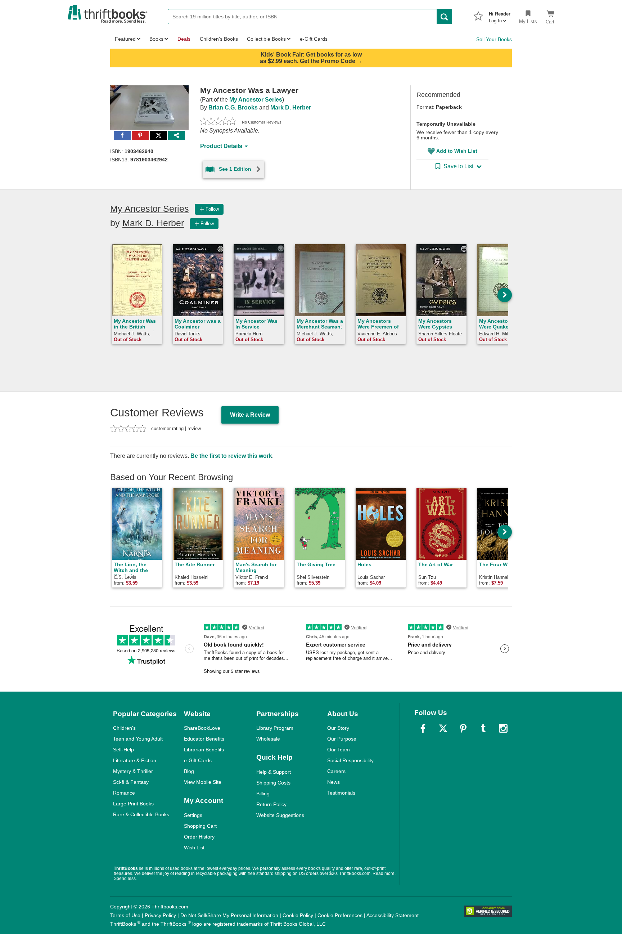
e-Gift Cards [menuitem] (314, 39)
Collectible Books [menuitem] (266, 39)
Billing (263, 793)
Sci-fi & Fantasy (131, 782)
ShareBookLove (202, 728)
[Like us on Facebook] (423, 728)
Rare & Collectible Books (141, 814)
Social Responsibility (350, 760)
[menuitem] (499, 15)
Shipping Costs (273, 783)
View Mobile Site (202, 782)
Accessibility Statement (392, 915)
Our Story (338, 728)
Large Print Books (133, 803)
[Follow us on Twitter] (443, 728)
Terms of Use (125, 915)
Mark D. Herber (290, 107)
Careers (336, 771)
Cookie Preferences (339, 915)
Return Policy (271, 804)
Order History (199, 837)
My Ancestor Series (255, 100)
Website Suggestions (280, 815)
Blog (189, 771)
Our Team (338, 749)
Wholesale (268, 739)
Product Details (221, 146)
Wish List (194, 847)
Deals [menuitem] (183, 39)
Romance (124, 793)
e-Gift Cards (198, 760)
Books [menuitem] (156, 39)
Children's (124, 728)
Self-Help (123, 749)
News (333, 782)
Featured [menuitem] (125, 39)
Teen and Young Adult (138, 739)
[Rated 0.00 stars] (218, 122)
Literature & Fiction (134, 760)
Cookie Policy (298, 915)
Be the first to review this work (231, 456)
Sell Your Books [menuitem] (494, 39)
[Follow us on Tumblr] (483, 728)
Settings (193, 815)
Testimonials (341, 793)
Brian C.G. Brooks (233, 107)
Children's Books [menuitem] (219, 39)
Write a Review (250, 415)
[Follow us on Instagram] (503, 728)
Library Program (274, 728)
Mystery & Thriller (133, 771)
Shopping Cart (200, 826)
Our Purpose (341, 739)
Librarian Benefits (204, 749)
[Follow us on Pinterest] (463, 728)
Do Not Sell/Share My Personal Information (229, 915)
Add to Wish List (456, 151)
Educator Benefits (204, 739)
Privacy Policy (160, 915)
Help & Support (273, 772)
